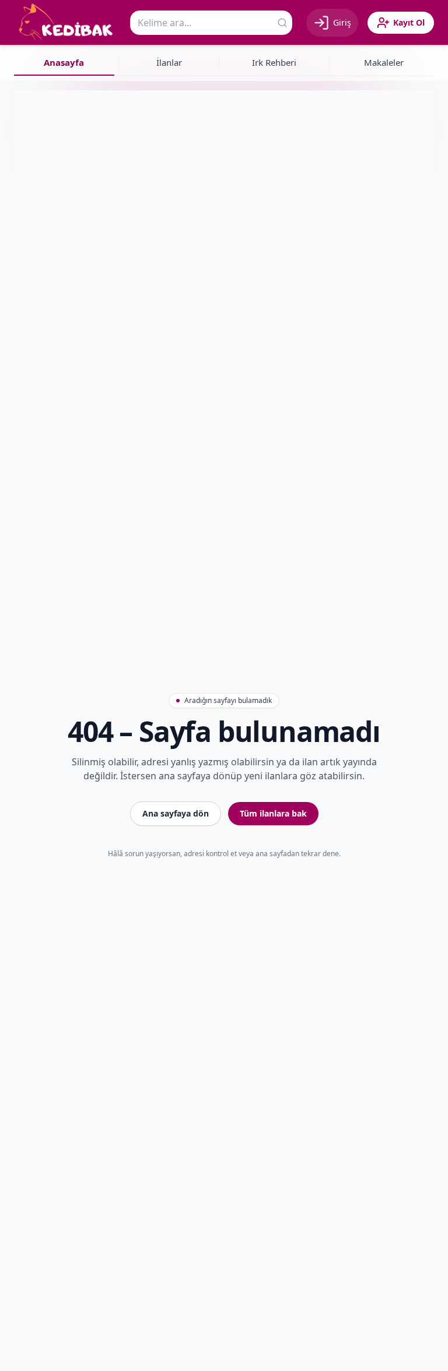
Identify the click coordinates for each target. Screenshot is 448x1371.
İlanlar (169, 62)
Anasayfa (64, 62)
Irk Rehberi (274, 62)
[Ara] (282, 22)
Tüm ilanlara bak (273, 813)
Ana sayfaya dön (175, 813)
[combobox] (211, 22)
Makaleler (384, 62)
